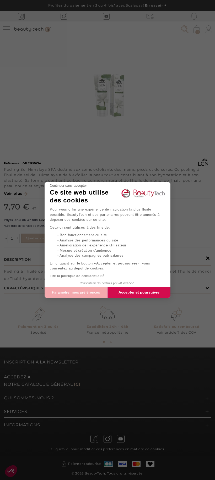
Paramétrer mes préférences (76, 292)
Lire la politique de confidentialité (77, 276)
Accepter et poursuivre (139, 292)
